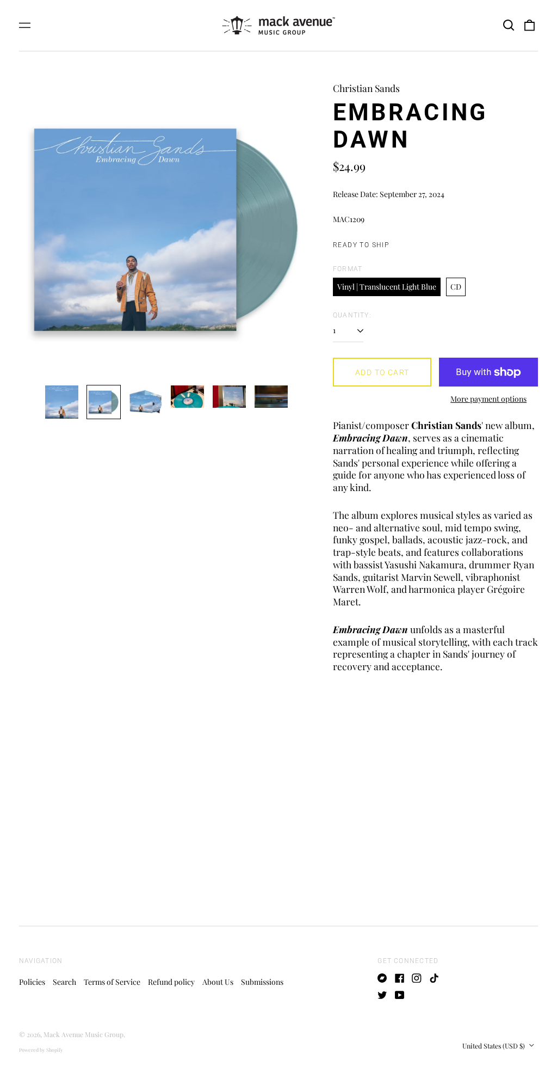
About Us (217, 982)
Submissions (262, 982)
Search (64, 982)
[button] (508, 25)
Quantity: (352, 315)
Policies (32, 982)
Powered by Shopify (41, 1049)
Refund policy (171, 982)
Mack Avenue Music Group (83, 1034)
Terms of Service (112, 982)
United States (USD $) (494, 1045)
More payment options (488, 399)
